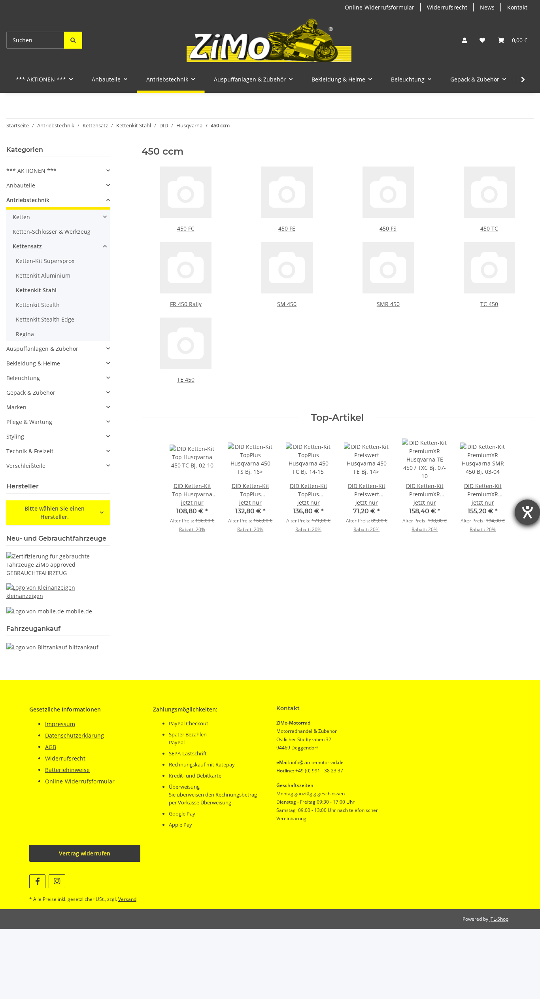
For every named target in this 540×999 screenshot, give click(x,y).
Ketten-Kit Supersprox (45, 261)
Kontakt (517, 7)
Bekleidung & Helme (33, 363)
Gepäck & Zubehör (30, 392)
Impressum (60, 724)
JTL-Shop (498, 919)
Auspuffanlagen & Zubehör (42, 348)
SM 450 (286, 304)
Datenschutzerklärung (74, 735)
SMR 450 (388, 304)
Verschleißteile (25, 465)
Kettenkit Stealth (38, 304)
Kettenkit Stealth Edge (45, 319)
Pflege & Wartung (29, 422)
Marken (16, 407)
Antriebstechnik (27, 200)
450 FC (185, 228)
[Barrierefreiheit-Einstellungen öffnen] (527, 512)
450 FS (388, 228)
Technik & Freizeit (29, 451)
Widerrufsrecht (447, 7)
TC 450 (489, 304)
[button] (464, 40)
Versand (127, 899)
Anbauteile (20, 185)
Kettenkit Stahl (36, 290)
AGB (50, 747)
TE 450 (185, 379)
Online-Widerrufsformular (379, 7)
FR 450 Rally (186, 304)
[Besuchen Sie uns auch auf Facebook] (37, 881)
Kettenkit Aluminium (43, 275)
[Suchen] (73, 40)
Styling (15, 436)
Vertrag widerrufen (84, 853)
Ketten (21, 217)
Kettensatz (27, 246)
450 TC (489, 228)
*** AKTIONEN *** (31, 170)
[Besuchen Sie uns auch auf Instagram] (57, 881)
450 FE (286, 228)
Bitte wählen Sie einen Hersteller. (55, 512)
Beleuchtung (23, 378)
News (487, 7)
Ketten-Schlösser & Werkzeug (52, 231)
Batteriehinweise (67, 770)
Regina (25, 334)
